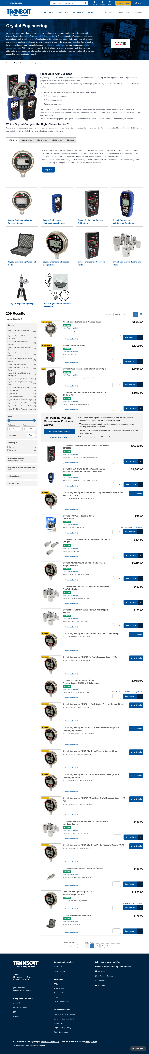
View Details (130, 337)
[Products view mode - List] (135, 314)
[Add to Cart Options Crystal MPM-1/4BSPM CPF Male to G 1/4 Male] (140, 884)
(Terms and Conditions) (50, 1041)
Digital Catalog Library (62, 1027)
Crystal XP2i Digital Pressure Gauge (21, 400)
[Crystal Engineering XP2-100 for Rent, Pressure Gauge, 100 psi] (51, 665)
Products (77, 12)
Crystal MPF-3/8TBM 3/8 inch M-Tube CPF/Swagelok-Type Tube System (86, 587)
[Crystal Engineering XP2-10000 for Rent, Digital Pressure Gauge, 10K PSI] (51, 806)
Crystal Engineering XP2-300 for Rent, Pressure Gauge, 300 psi (91, 633)
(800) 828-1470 (19, 987)
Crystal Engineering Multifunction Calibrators (54, 222)
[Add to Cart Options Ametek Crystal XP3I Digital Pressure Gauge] (140, 337)
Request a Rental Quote (59, 431)
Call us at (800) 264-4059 (59, 437)
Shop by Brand (19, 63)
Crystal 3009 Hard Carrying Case (77, 915)
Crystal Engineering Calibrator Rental (91, 263)
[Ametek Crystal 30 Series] (51, 354)
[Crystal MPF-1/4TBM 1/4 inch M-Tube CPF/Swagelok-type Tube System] (51, 830)
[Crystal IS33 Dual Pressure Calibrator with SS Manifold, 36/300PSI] (51, 454)
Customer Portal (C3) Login (64, 1014)
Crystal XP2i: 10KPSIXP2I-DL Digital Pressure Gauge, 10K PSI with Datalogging (81, 681)
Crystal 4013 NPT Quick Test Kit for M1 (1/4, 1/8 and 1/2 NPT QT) (86, 540)
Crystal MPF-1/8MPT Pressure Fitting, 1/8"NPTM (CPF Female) (85, 611)
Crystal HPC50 (21, 390)
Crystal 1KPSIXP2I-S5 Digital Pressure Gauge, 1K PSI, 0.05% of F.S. (86, 393)
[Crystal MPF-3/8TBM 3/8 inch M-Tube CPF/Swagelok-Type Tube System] (51, 595)
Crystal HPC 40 (21, 394)
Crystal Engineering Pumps (22, 303)
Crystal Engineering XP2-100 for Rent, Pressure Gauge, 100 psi (91, 656)
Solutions (62, 12)
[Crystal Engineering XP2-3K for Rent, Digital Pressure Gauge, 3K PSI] (51, 853)
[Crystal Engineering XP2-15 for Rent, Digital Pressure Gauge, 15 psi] (51, 712)
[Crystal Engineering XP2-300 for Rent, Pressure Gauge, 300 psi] (51, 642)
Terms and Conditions (62, 993)
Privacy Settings (60, 997)
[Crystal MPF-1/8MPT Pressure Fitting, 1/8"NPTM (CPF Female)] (51, 618)
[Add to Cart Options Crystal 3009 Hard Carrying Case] (140, 931)
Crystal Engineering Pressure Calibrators (91, 222)
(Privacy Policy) (91, 1041)
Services (47, 12)
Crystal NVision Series (21, 397)
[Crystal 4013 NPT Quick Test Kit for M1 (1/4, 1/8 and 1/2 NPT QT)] (51, 548)
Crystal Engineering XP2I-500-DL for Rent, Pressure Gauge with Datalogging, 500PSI (91, 729)
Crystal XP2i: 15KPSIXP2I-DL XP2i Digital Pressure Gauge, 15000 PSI (84, 564)
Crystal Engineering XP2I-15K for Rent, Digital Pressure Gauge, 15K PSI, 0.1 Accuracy (93, 494)
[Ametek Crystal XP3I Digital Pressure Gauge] (51, 330)
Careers (16, 1016)
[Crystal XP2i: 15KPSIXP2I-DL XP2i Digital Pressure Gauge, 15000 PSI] (51, 571)
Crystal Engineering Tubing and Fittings (127, 263)
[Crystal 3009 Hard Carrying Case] (51, 924)
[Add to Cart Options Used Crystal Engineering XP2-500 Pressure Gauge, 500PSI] (140, 907)
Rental (127, 692)
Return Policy (59, 1023)
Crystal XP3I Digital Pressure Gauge (21, 409)
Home (8, 63)
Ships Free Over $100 (70, 328)
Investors (123, 12)
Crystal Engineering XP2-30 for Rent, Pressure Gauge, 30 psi (90, 750)
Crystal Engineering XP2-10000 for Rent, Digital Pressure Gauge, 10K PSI (94, 799)
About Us (108, 12)
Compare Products (72, 339)
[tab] (12, 140)
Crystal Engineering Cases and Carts (22, 263)
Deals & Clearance (61, 1032)
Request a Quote (123, 3)
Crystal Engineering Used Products (21, 406)
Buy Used (138, 527)
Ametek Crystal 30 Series (74, 345)
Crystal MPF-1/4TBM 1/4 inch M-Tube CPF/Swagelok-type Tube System (85, 822)
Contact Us (138, 12)
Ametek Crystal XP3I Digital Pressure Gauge (82, 322)
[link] (87, 945)
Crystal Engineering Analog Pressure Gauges (21, 354)
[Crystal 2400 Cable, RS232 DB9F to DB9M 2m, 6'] (51, 524)
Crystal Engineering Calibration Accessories (57, 305)
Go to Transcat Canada (62, 1001)
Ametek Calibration (42, 36)
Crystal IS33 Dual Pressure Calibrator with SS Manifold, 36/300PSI (87, 446)
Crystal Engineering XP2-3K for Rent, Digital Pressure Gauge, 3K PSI (93, 844)
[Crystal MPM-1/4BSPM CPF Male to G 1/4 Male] (51, 877)
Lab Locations (59, 971)
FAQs (56, 984)
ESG (14, 1012)
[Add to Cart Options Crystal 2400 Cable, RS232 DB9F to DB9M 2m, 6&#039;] (140, 531)
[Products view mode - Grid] (140, 314)
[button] (138, 3)
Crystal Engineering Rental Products (21, 403)
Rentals (91, 12)
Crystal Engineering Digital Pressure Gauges (20, 222)
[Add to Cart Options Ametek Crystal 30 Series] (140, 361)
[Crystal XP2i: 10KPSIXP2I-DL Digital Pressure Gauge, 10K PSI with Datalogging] (51, 689)
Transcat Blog (59, 988)
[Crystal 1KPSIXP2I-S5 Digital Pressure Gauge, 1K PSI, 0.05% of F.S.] (51, 401)
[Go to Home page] (20, 12)
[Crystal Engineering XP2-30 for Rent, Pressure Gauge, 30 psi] (51, 759)
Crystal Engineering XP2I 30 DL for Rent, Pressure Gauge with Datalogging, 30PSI (91, 776)
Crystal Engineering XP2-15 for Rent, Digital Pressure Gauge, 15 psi (93, 703)
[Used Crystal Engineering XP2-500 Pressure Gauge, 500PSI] (51, 900)
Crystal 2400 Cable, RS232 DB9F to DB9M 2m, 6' (78, 517)
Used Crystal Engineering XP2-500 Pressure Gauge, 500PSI (78, 893)
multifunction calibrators (54, 45)
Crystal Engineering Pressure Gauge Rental (56, 263)
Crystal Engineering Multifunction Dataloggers (124, 222)
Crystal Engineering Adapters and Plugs (21, 348)
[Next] (118, 945)
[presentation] (22, 316)
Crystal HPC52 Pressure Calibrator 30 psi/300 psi (84, 369)
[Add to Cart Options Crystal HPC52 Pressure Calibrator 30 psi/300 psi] (140, 384)
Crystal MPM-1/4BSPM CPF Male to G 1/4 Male (83, 868)
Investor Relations (20, 1007)
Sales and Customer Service (65, 1019)
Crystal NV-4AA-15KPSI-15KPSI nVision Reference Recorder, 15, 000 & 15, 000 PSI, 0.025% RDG (84, 470)
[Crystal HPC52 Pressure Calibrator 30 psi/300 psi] (51, 377)
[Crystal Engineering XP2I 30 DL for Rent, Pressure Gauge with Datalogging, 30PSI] (51, 783)
